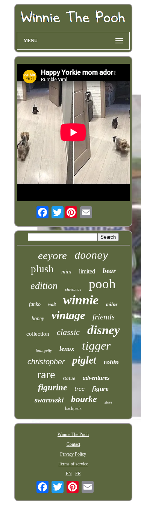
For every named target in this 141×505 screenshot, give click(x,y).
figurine (52, 387)
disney (103, 330)
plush (42, 269)
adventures (96, 378)
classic (68, 332)
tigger (96, 345)
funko (35, 304)
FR (78, 473)
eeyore (52, 255)
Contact (73, 444)
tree (79, 388)
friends (103, 316)
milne (112, 304)
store (108, 402)
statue (69, 378)
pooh (102, 283)
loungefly (44, 350)
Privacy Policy (73, 454)
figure (100, 388)
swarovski (49, 400)
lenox (66, 348)
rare (46, 374)
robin (111, 362)
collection (37, 334)
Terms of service (73, 464)
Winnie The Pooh (73, 434)
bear (109, 271)
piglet (84, 360)
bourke (84, 399)
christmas (73, 289)
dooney (91, 256)
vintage (68, 315)
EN (69, 473)
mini (66, 272)
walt (52, 304)
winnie (81, 300)
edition (44, 285)
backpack (73, 408)
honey (38, 318)
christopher (46, 362)
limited (87, 271)
